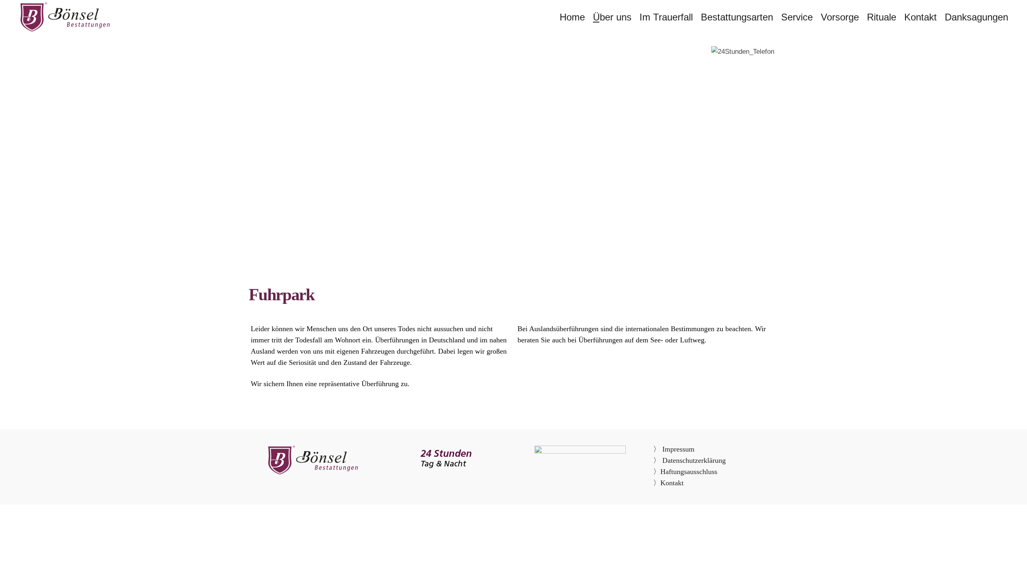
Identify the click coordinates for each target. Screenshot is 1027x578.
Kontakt (672, 483)
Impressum (677, 449)
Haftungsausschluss (688, 472)
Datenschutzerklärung (694, 460)
